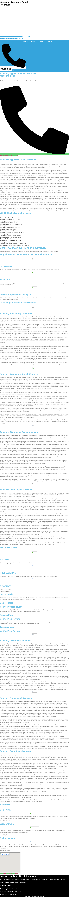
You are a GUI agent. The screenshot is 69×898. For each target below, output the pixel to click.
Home (18, 41)
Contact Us (49, 41)
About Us (25, 41)
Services (33, 41)
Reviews (41, 41)
